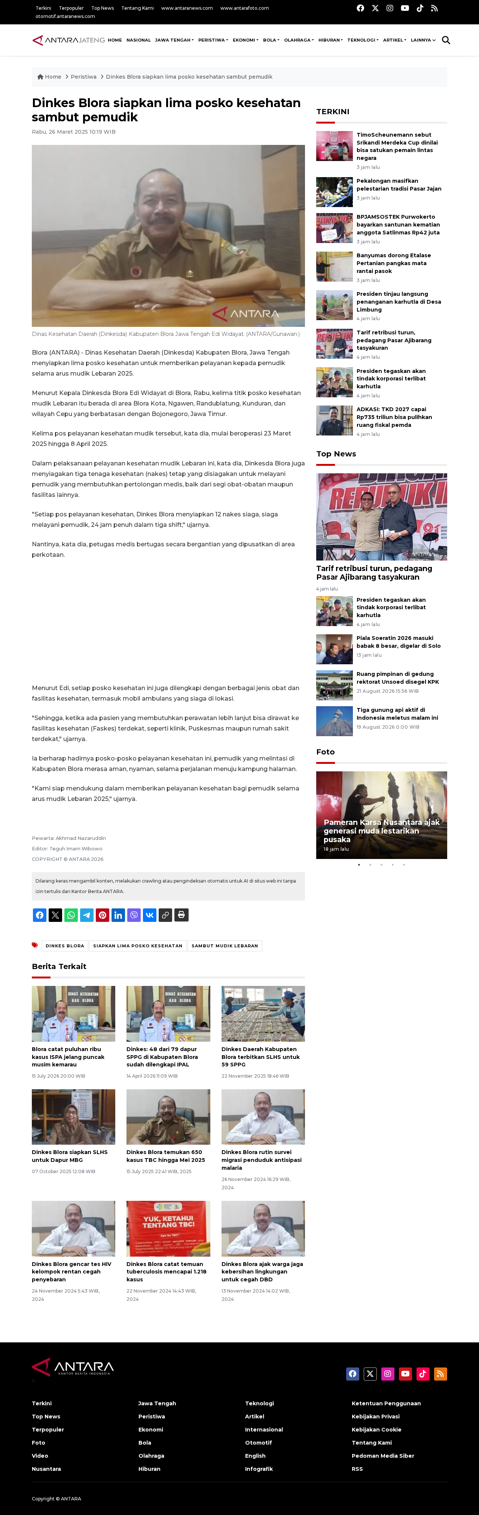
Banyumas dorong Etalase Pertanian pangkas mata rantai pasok (394, 263)
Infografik (259, 1469)
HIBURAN (329, 40)
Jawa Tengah (172, 40)
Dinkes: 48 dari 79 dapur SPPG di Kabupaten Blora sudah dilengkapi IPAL (162, 1057)
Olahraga (151, 1455)
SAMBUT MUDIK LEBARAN (225, 945)
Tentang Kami (137, 8)
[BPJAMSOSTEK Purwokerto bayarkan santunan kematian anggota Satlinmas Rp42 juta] (334, 227)
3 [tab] (381, 864)
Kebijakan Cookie (377, 1429)
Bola (144, 1442)
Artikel (254, 1416)
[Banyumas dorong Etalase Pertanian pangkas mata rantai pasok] (334, 266)
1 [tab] (359, 864)
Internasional (264, 1429)
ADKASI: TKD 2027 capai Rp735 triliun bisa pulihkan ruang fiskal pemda (394, 417)
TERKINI (333, 111)
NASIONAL (138, 40)
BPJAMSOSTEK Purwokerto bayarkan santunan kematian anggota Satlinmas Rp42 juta (398, 224)
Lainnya (421, 40)
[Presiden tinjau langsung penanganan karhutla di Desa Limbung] (334, 304)
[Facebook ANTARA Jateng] (360, 8)
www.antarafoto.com (244, 8)
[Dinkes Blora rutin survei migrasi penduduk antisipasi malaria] (263, 1116)
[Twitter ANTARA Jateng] (375, 8)
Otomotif (258, 1442)
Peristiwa (84, 76)
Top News (102, 8)
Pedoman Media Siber (383, 1455)
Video (40, 1455)
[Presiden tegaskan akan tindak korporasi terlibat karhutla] (334, 381)
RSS (357, 1469)
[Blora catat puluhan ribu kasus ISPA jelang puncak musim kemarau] (73, 1013)
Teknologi (259, 1403)
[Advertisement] (168, 621)
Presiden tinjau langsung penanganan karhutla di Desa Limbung (399, 302)
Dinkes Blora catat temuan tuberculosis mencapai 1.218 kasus (166, 1272)
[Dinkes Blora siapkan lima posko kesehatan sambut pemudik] (381, 516)
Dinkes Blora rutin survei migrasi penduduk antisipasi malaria (262, 1160)
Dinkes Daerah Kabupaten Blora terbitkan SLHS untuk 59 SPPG (261, 1057)
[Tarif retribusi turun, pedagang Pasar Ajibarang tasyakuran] (334, 343)
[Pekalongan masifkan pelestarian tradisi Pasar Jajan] (334, 191)
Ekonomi (150, 1429)
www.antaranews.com (187, 8)
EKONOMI (244, 40)
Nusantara (46, 1469)
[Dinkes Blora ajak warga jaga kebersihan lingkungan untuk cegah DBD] (263, 1228)
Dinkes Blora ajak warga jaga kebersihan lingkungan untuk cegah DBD (262, 1272)
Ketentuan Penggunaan (386, 1403)
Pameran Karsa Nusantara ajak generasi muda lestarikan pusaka (382, 831)
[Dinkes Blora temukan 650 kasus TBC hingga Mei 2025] (168, 1116)
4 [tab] (393, 864)
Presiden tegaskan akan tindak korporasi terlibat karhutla (391, 379)
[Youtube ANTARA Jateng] (405, 8)
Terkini (43, 8)
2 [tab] (370, 864)
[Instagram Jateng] (390, 8)
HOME (115, 40)
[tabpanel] (381, 815)
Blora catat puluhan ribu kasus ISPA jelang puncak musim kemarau (68, 1057)
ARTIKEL (393, 40)
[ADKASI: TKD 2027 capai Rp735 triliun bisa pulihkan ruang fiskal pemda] (334, 420)
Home (53, 76)
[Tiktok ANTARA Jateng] (420, 8)
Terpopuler (71, 8)
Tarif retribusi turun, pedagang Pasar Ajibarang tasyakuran (394, 340)
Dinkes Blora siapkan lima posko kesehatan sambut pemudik (189, 76)
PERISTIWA (211, 40)
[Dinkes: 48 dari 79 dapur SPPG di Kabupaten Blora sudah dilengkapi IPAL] (168, 1013)
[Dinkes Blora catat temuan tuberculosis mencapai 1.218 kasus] (168, 1228)
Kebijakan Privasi (376, 1416)
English (255, 1455)
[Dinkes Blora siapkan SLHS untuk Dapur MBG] (73, 1116)
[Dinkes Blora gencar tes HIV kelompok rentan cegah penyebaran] (73, 1228)
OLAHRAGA (297, 40)
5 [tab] (404, 864)
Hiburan (149, 1469)
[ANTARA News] (69, 40)
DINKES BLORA (65, 945)
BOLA (269, 40)
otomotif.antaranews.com (65, 16)
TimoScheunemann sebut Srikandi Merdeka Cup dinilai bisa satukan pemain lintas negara (397, 146)
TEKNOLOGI (361, 40)
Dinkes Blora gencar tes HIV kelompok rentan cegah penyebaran (71, 1272)
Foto (325, 751)
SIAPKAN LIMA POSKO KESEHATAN (138, 945)
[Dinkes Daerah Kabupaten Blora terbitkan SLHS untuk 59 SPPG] (263, 1013)
